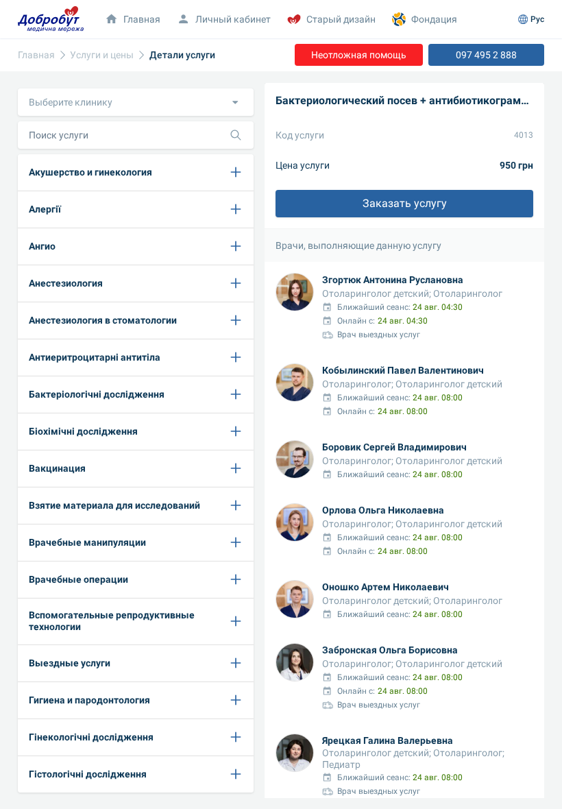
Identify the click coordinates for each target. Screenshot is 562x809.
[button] (136, 102)
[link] (36, 55)
